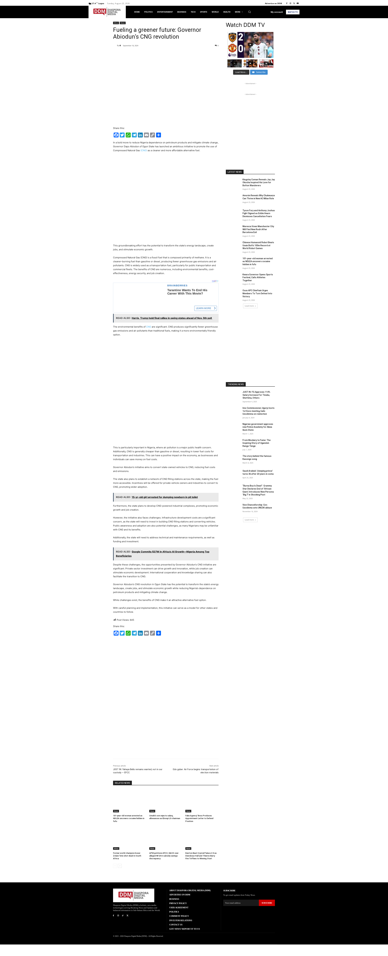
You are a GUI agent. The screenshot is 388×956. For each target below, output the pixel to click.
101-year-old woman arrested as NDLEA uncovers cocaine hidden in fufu (128, 818)
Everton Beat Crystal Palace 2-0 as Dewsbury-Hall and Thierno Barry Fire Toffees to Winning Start (201, 856)
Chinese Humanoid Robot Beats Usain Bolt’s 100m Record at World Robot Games (258, 245)
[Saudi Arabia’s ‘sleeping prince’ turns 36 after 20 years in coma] (233, 475)
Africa (116, 23)
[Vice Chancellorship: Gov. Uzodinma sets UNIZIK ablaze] (233, 508)
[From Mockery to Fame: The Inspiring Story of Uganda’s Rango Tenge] (233, 444)
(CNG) (143, 150)
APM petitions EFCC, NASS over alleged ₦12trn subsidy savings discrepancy (164, 856)
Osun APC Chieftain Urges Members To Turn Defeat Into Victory (257, 293)
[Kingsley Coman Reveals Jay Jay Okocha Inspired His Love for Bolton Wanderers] (233, 183)
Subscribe (267, 903)
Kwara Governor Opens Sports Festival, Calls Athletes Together (257, 277)
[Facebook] (287, 3)
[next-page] (120, 866)
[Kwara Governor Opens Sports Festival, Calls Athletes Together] (233, 278)
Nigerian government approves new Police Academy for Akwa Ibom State (257, 427)
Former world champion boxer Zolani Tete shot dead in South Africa (127, 856)
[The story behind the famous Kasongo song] (233, 460)
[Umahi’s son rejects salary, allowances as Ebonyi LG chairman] (165, 800)
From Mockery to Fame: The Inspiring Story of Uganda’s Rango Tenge (256, 443)
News (123, 23)
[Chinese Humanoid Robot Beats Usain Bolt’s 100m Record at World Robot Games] (233, 246)
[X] (294, 3)
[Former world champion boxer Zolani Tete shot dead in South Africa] (129, 838)
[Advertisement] (166, 177)
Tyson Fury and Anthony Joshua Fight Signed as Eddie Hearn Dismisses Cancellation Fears (258, 213)
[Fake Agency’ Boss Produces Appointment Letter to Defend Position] (202, 800)
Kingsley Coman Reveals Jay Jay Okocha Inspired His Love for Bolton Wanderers (258, 182)
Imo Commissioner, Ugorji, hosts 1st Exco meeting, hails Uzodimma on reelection (258, 411)
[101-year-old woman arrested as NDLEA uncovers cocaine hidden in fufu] (129, 800)
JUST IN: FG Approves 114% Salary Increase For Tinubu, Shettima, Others (256, 395)
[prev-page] (115, 866)
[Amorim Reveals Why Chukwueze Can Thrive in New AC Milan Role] (233, 199)
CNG (148, 326)
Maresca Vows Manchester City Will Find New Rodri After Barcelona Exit (258, 229)
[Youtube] (297, 3)
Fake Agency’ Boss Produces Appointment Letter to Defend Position (199, 818)
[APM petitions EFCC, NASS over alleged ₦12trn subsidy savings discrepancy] (165, 838)
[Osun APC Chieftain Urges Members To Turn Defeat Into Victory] (233, 294)
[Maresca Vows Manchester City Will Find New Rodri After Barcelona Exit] (233, 230)
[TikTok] (122, 915)
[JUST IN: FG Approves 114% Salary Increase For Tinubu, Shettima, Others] (233, 396)
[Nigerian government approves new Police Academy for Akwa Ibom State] (233, 428)
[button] (249, 11)
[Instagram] (290, 3)
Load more (249, 306)
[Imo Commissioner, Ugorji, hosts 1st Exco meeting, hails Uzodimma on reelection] (233, 412)
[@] (115, 45)
